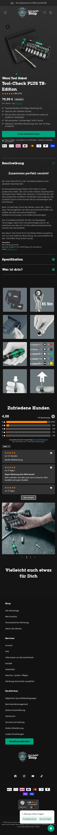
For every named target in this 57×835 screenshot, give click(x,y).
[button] (51, 12)
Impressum (10, 716)
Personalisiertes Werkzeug (17, 622)
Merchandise (11, 616)
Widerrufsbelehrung (14, 728)
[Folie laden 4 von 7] (28, 74)
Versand (19, 103)
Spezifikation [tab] (12, 259)
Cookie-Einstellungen (14, 734)
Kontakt (8, 663)
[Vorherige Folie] (22, 557)
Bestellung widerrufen (19, 741)
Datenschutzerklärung (15, 710)
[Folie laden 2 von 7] (21, 74)
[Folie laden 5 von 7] (32, 74)
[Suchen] (45, 12)
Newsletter (10, 669)
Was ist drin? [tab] (12, 269)
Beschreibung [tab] (13, 163)
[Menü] (5, 12)
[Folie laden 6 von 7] (36, 74)
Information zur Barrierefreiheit (19, 657)
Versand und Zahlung (15, 722)
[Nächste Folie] (35, 557)
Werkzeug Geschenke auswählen (19, 681)
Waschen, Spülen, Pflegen (16, 675)
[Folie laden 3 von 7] (25, 74)
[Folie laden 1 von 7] (17, 74)
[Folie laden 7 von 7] (40, 74)
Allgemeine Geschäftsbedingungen (20, 698)
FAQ (7, 651)
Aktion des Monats (13, 628)
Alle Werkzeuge (12, 610)
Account (8, 645)
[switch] (32, 807)
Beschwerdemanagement (16, 704)
